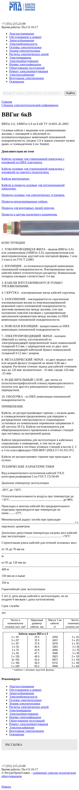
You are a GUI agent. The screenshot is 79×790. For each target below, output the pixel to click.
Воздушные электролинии (26, 78)
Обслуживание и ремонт (25, 37)
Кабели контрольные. (16, 178)
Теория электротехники (24, 50)
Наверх (6, 786)
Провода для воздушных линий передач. (28, 208)
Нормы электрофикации (25, 64)
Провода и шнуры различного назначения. (29, 214)
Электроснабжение (21, 74)
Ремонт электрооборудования (28, 71)
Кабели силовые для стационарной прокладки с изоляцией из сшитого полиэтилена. (33, 170)
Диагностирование (21, 33)
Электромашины (20, 57)
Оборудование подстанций (27, 67)
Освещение (16, 81)
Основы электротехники (25, 47)
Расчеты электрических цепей (29, 54)
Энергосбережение (21, 40)
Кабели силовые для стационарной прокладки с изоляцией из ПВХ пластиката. (33, 160)
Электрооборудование (23, 61)
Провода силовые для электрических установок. (33, 195)
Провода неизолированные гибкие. (25, 201)
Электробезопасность (23, 43)
